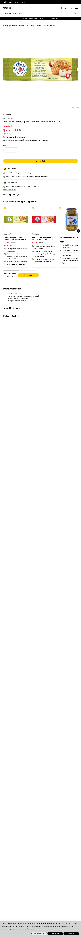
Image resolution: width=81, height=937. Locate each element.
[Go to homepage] (7, 7)
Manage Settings (39, 933)
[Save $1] (11, 126)
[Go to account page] (65, 7)
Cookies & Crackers (42, 25)
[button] (11, 270)
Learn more (44, 140)
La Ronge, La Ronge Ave (16, 2)
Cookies (52, 25)
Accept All (55, 933)
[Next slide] (78, 69)
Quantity (6, 145)
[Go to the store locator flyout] (5, 2)
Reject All (71, 933)
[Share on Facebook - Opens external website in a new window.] (10, 195)
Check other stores (9, 190)
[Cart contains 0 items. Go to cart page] (70, 7)
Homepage (7, 25)
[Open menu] (76, 7)
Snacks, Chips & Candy (26, 25)
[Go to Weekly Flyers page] (59, 7)
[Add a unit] (17, 149)
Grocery (15, 25)
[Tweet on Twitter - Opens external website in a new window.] (14, 195)
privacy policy (51, 923)
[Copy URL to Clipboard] (18, 195)
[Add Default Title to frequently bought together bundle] (6, 210)
